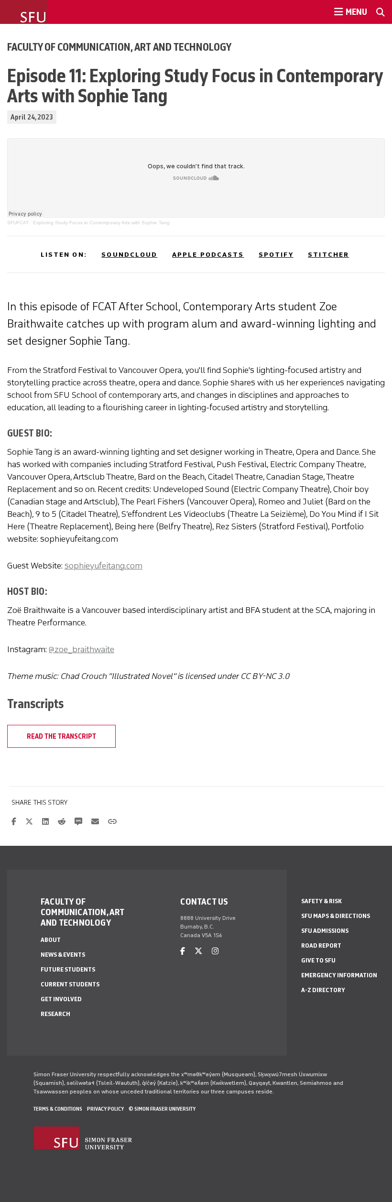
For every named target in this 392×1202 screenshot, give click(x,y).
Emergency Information (339, 975)
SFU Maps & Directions (335, 916)
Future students (68, 969)
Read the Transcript (61, 736)
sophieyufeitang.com (103, 565)
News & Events (63, 955)
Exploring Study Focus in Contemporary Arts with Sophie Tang (101, 222)
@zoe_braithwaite (81, 649)
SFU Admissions (324, 931)
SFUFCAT (18, 222)
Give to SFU (318, 960)
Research (55, 1014)
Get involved (61, 999)
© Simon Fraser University (162, 1108)
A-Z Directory (323, 990)
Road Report (321, 945)
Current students (70, 984)
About (51, 940)
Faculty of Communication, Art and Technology (119, 47)
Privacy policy (105, 1108)
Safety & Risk (321, 901)
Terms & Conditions (57, 1108)
